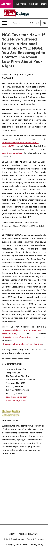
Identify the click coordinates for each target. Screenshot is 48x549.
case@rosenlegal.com (12, 153)
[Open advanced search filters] (37, 23)
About (12, 534)
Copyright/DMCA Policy (16, 544)
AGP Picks (6, 4)
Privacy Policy (36, 544)
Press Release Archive (28, 534)
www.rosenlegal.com (15, 400)
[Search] (32, 23)
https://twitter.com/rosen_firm (16, 337)
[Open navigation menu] (4, 22)
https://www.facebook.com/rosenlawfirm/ (22, 344)
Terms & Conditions (35, 539)
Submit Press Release (14, 539)
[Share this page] (44, 22)
